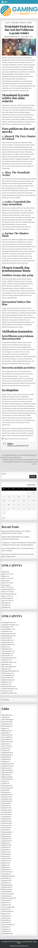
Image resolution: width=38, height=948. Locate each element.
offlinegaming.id (7, 777)
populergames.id (7, 911)
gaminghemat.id (7, 794)
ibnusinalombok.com (9, 686)
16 (34, 500)
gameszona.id (6, 834)
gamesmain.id (6, 827)
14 (24, 500)
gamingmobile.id (7, 755)
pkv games (5, 700)
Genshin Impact (15, 23)
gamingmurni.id (7, 797)
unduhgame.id (6, 931)
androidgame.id (7, 715)
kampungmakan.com (9, 636)
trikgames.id (6, 750)
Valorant (29, 23)
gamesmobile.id (7, 737)
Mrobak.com (6, 647)
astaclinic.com (6, 684)
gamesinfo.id (6, 733)
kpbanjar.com (6, 669)
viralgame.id (6, 929)
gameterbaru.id (7, 746)
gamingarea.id (6, 808)
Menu (5, 2)
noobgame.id (6, 927)
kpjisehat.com (6, 664)
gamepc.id (5, 728)
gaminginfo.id (6, 792)
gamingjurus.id (7, 799)
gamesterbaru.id (7, 741)
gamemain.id (6, 849)
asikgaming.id (6, 819)
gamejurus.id (6, 852)
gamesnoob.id (6, 900)
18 (9, 504)
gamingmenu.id (7, 801)
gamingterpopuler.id (9, 898)
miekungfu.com (7, 649)
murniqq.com (6, 605)
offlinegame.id (6, 774)
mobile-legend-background (18, 439)
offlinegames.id (7, 730)
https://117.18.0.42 (7, 583)
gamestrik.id (6, 748)
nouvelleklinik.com (8, 675)
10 (4, 500)
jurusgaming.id (7, 812)
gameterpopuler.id (8, 924)
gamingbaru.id (6, 878)
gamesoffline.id (7, 739)
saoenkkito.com (7, 631)
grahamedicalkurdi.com (10, 688)
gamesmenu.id (6, 821)
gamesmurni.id (7, 823)
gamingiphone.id (7, 752)
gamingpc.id (6, 761)
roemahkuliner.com (8, 629)
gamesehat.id (6, 922)
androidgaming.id (7, 719)
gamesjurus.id (6, 825)
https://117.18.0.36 (7, 574)
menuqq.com (6, 607)
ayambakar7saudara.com (10, 625)
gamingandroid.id (7, 763)
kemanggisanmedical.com (10, 671)
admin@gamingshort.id (12, 37)
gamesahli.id (6, 830)
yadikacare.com (7, 682)
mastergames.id (7, 871)
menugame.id (6, 874)
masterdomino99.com (9, 594)
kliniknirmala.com (8, 673)
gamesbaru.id (6, 905)
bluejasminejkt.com (8, 644)
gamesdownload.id (8, 907)
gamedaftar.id (6, 920)
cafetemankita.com (8, 651)
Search (4, 474)
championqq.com (7, 598)
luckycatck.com (7, 638)
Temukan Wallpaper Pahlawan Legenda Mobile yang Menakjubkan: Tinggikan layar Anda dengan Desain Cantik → (20, 462)
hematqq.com (6, 602)
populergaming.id (8, 894)
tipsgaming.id (6, 757)
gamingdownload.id (8, 876)
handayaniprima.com (9, 633)
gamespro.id (6, 902)
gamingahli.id (6, 805)
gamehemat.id (6, 845)
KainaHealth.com (7, 677)
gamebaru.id (6, 913)
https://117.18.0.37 (7, 596)
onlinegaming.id (7, 779)
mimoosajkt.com (7, 655)
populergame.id (7, 933)
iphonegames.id (7, 726)
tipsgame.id (6, 790)
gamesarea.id (6, 860)
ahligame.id (5, 865)
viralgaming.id (6, 896)
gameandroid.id (7, 722)
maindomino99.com (8, 589)
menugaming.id (7, 814)
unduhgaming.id (7, 885)
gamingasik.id (6, 803)
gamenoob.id (6, 909)
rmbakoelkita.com (8, 640)
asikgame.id (6, 867)
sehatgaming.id (7, 891)
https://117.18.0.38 (7, 591)
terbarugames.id (7, 788)
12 (14, 500)
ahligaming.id (6, 836)
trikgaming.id (6, 759)
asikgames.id (6, 847)
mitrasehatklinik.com (9, 666)
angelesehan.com (7, 642)
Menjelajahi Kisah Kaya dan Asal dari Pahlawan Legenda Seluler (18, 29)
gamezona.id (6, 856)
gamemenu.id (6, 854)
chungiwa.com (6, 660)
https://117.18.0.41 (7, 587)
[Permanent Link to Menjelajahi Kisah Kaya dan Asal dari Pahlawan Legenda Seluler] (19, 47)
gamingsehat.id (7, 887)
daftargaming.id (7, 889)
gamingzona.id (6, 810)
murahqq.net (6, 585)
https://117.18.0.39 (7, 578)
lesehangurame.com (8, 622)
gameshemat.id (7, 841)
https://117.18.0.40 (7, 600)
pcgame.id (5, 781)
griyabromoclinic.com (9, 693)
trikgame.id (5, 717)
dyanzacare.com (7, 691)
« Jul (3, 518)
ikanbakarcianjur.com (9, 662)
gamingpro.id (6, 883)
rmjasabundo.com (8, 653)
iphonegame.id (7, 768)
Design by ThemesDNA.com (19, 946)
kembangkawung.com (9, 658)
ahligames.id (6, 843)
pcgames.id (5, 783)
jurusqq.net (5, 580)
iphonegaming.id (7, 770)
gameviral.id (6, 918)
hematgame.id (6, 869)
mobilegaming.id (7, 772)
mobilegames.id (7, 735)
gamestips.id (6, 744)
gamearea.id (6, 863)
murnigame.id (6, 858)
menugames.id (6, 838)
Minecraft (23, 23)
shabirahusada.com (8, 680)
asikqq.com (5, 572)
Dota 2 (8, 23)
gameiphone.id (7, 724)
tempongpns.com (7, 627)
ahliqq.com (5, 576)
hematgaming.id (7, 832)
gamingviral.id (6, 880)
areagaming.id (6, 816)
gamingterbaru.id (7, 766)
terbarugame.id (7, 786)
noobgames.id (6, 916)
